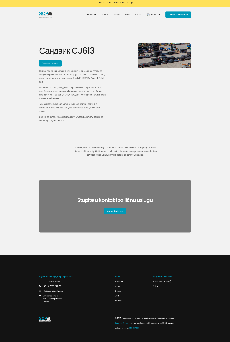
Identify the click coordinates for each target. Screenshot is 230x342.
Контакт (138, 14)
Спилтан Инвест (122, 323)
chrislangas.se (135, 328)
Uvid (127, 14)
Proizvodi (91, 14)
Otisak (156, 286)
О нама (116, 14)
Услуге (104, 14)
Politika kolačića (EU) (162, 281)
